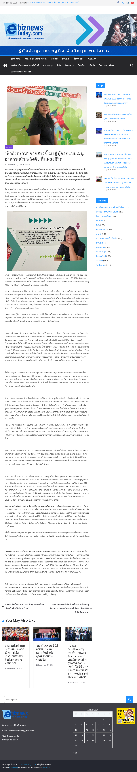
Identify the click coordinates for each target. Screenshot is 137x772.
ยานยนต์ (65, 58)
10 (76, 730)
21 (98, 735)
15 (104, 730)
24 (76, 740)
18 (82, 735)
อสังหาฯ (54, 58)
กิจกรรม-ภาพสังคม (106, 65)
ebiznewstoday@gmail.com (21, 730)
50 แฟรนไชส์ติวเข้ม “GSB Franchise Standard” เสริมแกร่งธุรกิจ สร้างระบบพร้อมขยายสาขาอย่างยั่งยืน (119, 182)
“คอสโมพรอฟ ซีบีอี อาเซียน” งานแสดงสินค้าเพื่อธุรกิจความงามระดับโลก (47, 652)
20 (93, 735)
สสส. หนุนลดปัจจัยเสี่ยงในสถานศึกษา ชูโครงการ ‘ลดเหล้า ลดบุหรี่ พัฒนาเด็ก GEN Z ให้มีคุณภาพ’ (69, 608)
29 (104, 740)
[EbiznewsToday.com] (68, 15)
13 (93, 730)
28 (98, 740)
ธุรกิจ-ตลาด (15, 58)
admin (27, 165)
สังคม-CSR (69, 65)
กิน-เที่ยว (81, 65)
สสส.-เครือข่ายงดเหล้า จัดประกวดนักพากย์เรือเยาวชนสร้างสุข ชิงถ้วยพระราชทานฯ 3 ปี (15, 654)
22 (104, 735)
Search (129, 699)
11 (82, 730)
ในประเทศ (91, 58)
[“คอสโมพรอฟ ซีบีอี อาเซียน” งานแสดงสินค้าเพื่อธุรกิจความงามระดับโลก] (47, 628)
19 (87, 735)
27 (93, 740)
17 (76, 735)
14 (98, 730)
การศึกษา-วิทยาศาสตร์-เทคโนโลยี (25, 65)
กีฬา (59, 65)
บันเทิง (92, 65)
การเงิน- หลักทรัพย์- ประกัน (36, 58)
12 (87, 730)
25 (82, 740)
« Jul (75, 752)
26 (87, 740)
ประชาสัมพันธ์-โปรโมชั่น (21, 71)
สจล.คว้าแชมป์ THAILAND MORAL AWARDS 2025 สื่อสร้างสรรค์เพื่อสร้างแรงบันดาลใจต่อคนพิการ (118, 98)
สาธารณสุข (48, 65)
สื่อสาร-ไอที (78, 58)
